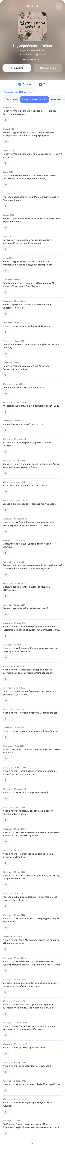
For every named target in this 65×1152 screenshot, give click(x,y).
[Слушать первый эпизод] (6, 120)
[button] (32, 6)
